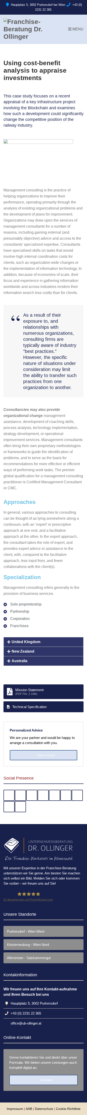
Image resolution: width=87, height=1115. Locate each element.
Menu (77, 29)
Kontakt (46, 1080)
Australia (19, 661)
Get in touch (45, 755)
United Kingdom (26, 642)
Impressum (15, 1109)
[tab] (43, 642)
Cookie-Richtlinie (68, 1109)
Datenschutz (44, 1109)
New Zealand (23, 651)
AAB (29, 1109)
